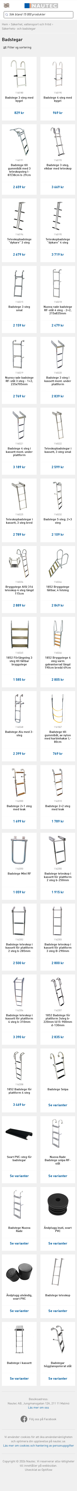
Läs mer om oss (38, 1407)
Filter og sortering (19, 47)
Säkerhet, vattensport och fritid (31, 24)
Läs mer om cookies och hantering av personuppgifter (38, 1445)
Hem (5, 24)
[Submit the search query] (7, 14)
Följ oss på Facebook (42, 1419)
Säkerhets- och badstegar (19, 28)
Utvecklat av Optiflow (38, 1470)
